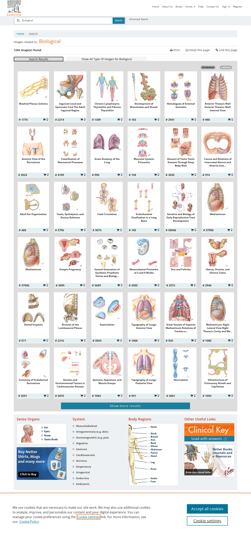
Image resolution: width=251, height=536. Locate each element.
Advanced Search (138, 19)
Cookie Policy (29, 521)
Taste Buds (51, 439)
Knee (153, 469)
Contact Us (212, 7)
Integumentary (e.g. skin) (92, 431)
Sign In (226, 7)
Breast (154, 436)
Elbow (154, 446)
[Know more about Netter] (209, 460)
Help (201, 7)
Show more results (125, 406)
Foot (153, 481)
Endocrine (82, 478)
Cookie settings (88, 517)
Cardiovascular (85, 455)
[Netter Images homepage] (14, 7)
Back (153, 443)
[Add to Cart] (44, 119)
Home (155, 7)
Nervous (81, 460)
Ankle (154, 478)
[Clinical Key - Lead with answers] (209, 432)
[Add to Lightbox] (47, 119)
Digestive (82, 443)
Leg (153, 462)
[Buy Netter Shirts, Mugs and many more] (42, 463)
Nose (47, 435)
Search (118, 20)
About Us (167, 7)
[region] (125, 514)
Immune (81, 449)
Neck (153, 433)
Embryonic (83, 484)
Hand (154, 456)
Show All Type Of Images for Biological (107, 59)
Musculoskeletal (86, 426)
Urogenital (83, 472)
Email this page (199, 50)
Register (237, 7)
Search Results (38, 59)
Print (177, 50)
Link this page (228, 50)
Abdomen (156, 449)
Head (154, 426)
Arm (153, 439)
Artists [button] (189, 7)
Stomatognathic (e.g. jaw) (92, 437)
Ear (46, 427)
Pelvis (154, 452)
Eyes (47, 431)
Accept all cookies (207, 508)
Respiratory (83, 466)
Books (179, 7)
